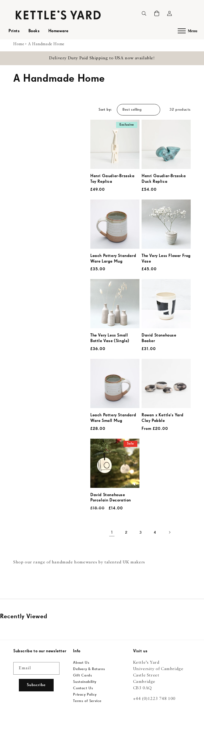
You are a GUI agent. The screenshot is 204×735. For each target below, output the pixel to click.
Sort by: (105, 109)
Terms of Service (87, 701)
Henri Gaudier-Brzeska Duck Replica (164, 179)
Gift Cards (82, 675)
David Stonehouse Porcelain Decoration (110, 498)
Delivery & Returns (89, 669)
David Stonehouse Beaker (159, 338)
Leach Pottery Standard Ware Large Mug (113, 259)
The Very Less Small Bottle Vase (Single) (109, 338)
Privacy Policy (84, 694)
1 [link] (112, 532)
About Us (81, 663)
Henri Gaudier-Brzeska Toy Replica (112, 179)
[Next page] (169, 532)
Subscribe (36, 685)
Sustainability (84, 682)
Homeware (58, 31)
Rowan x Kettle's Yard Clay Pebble (163, 418)
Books (34, 31)
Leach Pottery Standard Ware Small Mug (113, 418)
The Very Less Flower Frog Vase (166, 259)
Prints (14, 31)
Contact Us (83, 688)
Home (18, 44)
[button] (157, 13)
